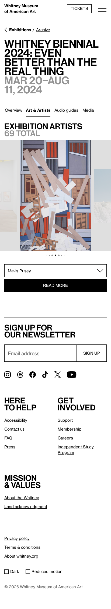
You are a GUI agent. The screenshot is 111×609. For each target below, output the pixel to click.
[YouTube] (71, 374)
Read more (55, 285)
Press (9, 446)
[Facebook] (32, 374)
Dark (14, 571)
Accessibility (15, 420)
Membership (69, 429)
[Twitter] (57, 374)
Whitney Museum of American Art (21, 8)
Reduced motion (47, 571)
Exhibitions (20, 29)
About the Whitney (21, 497)
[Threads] (20, 374)
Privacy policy (17, 538)
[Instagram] (7, 374)
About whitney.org (21, 556)
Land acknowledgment (25, 506)
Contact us (14, 429)
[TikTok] (45, 374)
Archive (43, 29)
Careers (65, 437)
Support (65, 420)
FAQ (8, 437)
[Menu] (102, 8)
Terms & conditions (22, 547)
